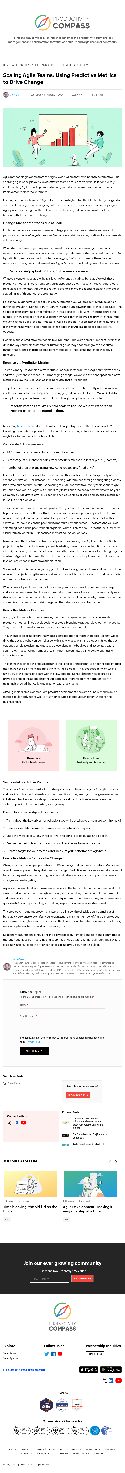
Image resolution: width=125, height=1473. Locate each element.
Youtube (60, 1354)
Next (116, 1161)
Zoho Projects (11, 1353)
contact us (95, 1354)
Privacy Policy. (34, 1042)
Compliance (39, 1449)
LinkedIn (53, 1354)
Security (24, 1449)
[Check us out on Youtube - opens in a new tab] (118, 1380)
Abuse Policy (99, 1453)
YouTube (24, 1123)
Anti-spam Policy (74, 1449)
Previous (110, 1161)
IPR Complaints (55, 1449)
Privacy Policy (110, 1449)
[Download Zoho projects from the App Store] (88, 1369)
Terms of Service (93, 1449)
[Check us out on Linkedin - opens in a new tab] (111, 1380)
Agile (15, 65)
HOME (6, 65)
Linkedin (16, 1123)
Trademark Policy (44, 1453)
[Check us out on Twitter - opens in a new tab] (105, 1380)
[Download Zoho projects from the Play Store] (111, 1369)
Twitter (9, 1123)
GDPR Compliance (81, 1453)
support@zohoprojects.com (26, 1369)
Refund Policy (26, 1453)
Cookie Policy (62, 1453)
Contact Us (11, 1449)
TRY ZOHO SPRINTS (78, 1095)
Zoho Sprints (10, 1358)
